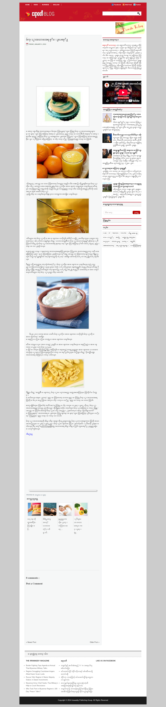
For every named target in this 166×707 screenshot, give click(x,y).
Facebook (117, 4)
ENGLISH (56, 4)
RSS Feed (128, 4)
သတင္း (125, 241)
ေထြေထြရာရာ (136, 245)
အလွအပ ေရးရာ (40, 495)
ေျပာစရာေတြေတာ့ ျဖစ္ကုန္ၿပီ (114, 168)
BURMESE (45, 4)
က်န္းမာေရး (132, 233)
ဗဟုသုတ (106, 241)
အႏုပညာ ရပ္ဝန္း (122, 245)
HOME (27, 4)
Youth (123, 233)
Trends (115, 233)
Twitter (138, 4)
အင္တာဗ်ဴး (132, 241)
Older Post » (94, 642)
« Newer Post (31, 642)
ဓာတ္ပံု (118, 237)
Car (104, 233)
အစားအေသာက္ (108, 245)
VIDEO (36, 4)
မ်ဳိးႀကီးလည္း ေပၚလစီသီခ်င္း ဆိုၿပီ (128, 135)
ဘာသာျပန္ (116, 241)
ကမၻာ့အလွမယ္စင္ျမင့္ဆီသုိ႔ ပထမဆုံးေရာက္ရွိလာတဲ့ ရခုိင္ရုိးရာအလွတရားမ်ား (128, 116)
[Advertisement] (62, 66)
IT (109, 233)
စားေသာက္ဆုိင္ (108, 237)
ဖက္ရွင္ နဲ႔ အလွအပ (128, 237)
